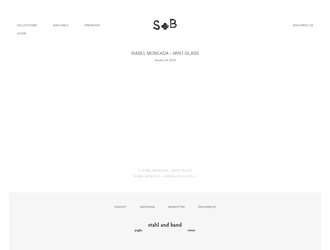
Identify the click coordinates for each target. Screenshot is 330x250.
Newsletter (176, 206)
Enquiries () (303, 25)
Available (60, 25)
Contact (120, 206)
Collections (27, 25)
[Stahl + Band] (165, 25)
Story (21, 33)
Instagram (147, 206)
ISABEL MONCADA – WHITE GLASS (165, 170)
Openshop (92, 25)
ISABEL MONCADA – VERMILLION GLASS (165, 175)
